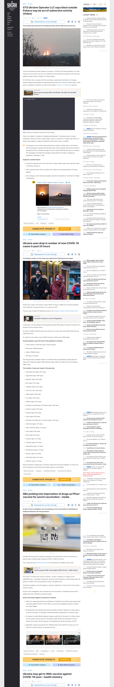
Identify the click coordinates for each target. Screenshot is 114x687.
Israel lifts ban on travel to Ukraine (96, 448)
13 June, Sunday (89, 298)
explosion (43, 223)
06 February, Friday (90, 106)
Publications (10, 27)
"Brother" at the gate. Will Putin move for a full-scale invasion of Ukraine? (93, 468)
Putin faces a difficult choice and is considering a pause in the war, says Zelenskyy (93, 101)
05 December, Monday (91, 178)
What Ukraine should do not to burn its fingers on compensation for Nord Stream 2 (95, 414)
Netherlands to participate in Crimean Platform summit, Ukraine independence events (94, 635)
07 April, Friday (88, 162)
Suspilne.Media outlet (43, 562)
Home (8, 13)
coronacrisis (27, 474)
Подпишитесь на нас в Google (45, 22)
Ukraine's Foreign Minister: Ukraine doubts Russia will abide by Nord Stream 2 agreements (94, 641)
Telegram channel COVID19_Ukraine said (65, 311)
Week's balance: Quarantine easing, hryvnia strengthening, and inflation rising (94, 358)
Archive (9, 32)
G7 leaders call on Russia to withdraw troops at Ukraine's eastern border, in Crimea (95, 312)
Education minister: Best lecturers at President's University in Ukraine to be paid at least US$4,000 (94, 219)
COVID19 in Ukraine (49, 471)
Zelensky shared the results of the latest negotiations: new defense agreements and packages (94, 151)
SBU (37, 651)
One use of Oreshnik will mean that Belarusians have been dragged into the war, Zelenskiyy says (94, 41)
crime (52, 651)
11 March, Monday (90, 125)
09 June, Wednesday (91, 672)
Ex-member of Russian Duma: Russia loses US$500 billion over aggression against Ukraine (94, 629)
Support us (95, 10)
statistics (38, 471)
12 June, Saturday (89, 334)
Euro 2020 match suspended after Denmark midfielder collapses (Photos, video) (94, 343)
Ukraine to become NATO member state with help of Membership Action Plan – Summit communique (94, 195)
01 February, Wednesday (92, 170)
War (8, 14)
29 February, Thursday (91, 146)
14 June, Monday (89, 186)
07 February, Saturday (91, 36)
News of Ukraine (29, 223)
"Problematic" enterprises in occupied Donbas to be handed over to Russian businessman (94, 480)
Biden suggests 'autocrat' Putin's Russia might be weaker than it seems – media (93, 262)
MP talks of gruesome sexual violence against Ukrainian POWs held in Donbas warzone (94, 499)
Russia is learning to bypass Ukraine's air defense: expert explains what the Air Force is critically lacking (95, 19)
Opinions (9, 29)
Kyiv (8, 24)
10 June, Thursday (90, 546)
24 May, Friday (88, 114)
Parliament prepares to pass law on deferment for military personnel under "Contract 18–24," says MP (94, 31)
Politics (9, 18)
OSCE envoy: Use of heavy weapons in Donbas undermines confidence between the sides (94, 597)
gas (37, 223)
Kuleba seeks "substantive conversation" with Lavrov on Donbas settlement (92, 682)
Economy (9, 20)
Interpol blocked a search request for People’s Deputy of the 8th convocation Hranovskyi (94, 157)
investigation (45, 651)
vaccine (41, 654)
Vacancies (10, 34)
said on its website (63, 85)
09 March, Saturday (90, 133)
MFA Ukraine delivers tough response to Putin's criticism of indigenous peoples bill (95, 555)
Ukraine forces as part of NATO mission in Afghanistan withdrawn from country (93, 676)
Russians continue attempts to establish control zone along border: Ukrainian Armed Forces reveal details (94, 25)
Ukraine (9, 16)
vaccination (60, 651)
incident (51, 223)
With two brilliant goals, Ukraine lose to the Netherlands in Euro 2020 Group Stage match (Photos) (94, 294)
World (8, 22)
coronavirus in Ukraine (64, 471)
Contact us (10, 36)
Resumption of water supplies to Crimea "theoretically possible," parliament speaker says (94, 452)
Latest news (89, 15)
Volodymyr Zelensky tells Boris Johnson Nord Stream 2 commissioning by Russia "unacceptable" (93, 205)
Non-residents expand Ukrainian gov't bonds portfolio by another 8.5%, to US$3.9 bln (94, 458)
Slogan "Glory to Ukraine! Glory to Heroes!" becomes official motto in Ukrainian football (94, 474)
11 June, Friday (88, 432)
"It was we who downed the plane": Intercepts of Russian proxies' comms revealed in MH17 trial (94, 577)
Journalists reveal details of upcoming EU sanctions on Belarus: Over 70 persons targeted (94, 541)
